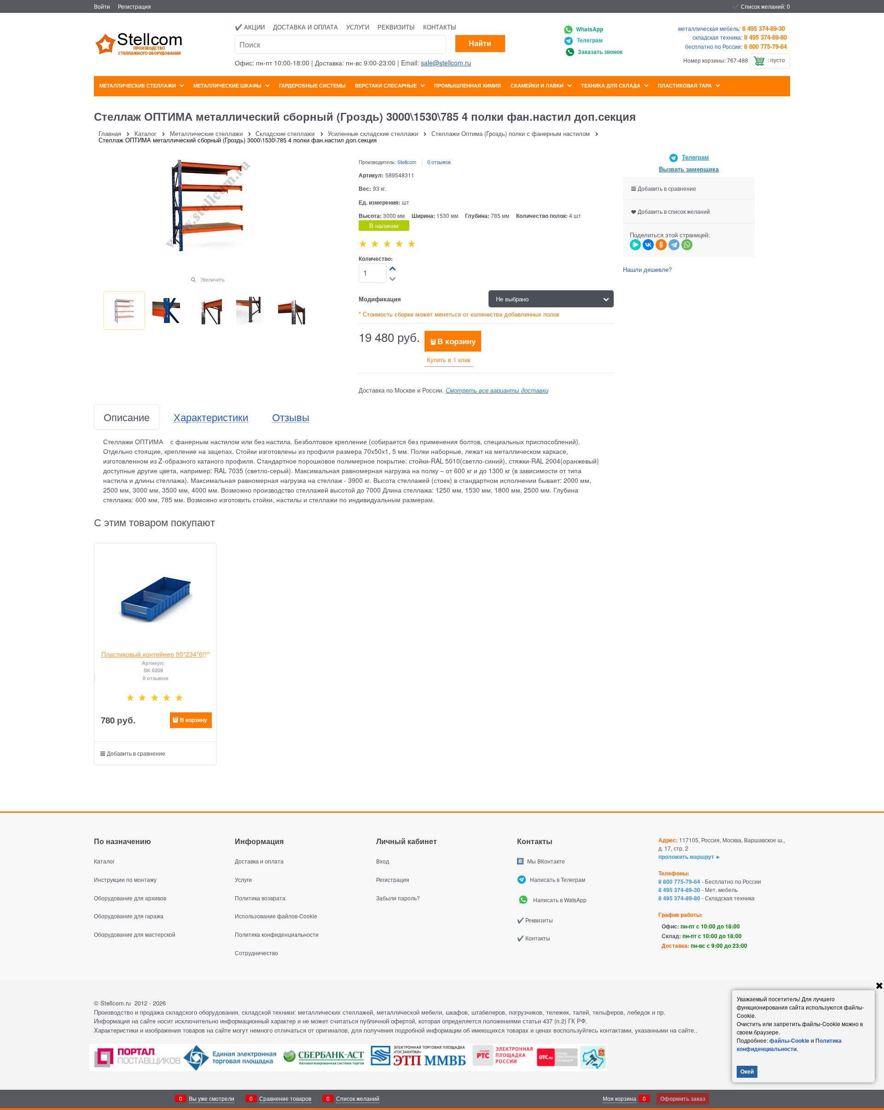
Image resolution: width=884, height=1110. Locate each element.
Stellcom (406, 161)
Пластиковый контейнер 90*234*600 (155, 653)
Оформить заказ (682, 1098)
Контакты (439, 27)
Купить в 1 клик (449, 359)
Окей (747, 1071)
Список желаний (357, 1098)
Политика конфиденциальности (789, 1044)
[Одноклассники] (661, 244)
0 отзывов (439, 161)
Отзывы (290, 417)
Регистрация (134, 6)
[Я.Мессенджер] (635, 244)
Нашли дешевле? (647, 269)
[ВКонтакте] (648, 244)
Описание (127, 417)
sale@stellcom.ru (446, 62)
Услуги (357, 27)
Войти (102, 6)
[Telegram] (674, 244)
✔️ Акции (250, 27)
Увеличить (212, 279)
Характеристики (211, 417)
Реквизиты (396, 27)
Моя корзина (619, 1098)
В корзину (456, 341)
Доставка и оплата (305, 27)
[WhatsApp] (686, 244)
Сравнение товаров (285, 1098)
